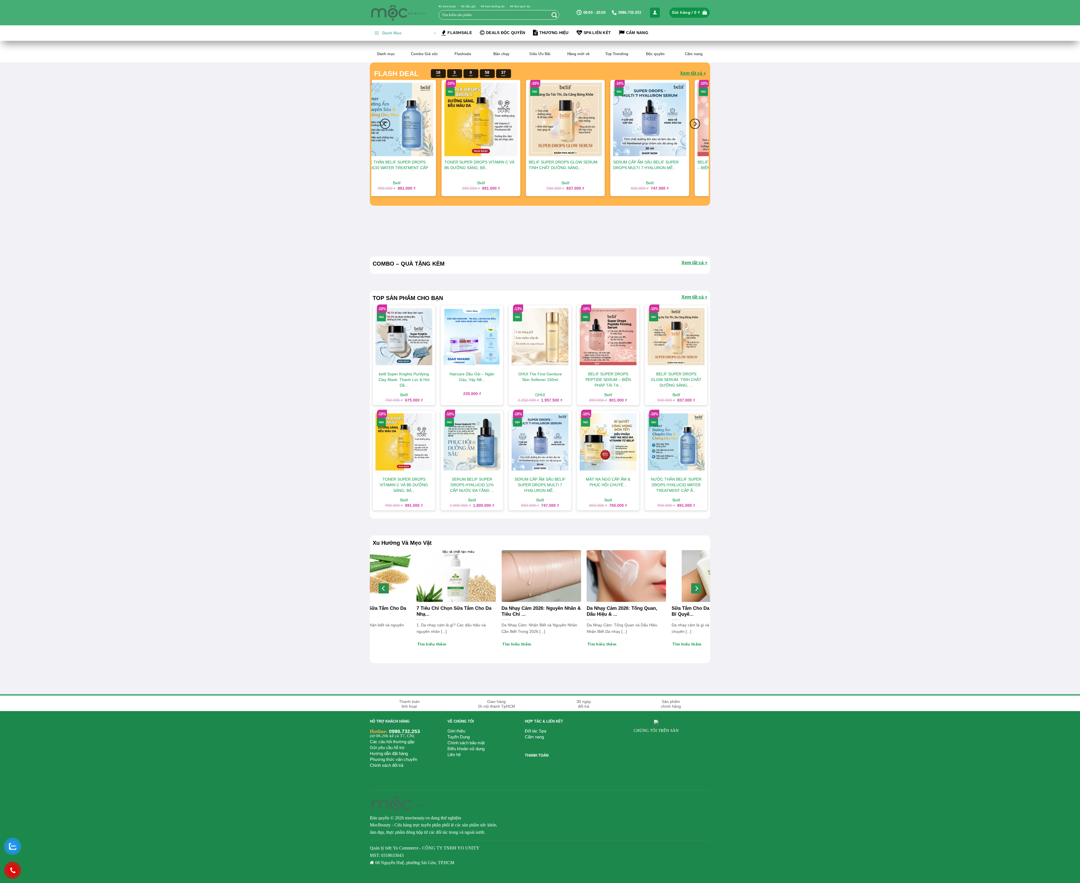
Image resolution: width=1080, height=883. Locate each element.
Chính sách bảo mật (466, 742)
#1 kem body (447, 6)
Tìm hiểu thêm (397, 644)
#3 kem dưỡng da (493, 6)
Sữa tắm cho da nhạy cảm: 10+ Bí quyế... (504, 611)
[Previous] (385, 124)
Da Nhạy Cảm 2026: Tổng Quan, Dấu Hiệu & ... (587, 611)
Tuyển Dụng (458, 736)
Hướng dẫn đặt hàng (389, 753)
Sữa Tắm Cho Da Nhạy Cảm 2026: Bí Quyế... (419, 611)
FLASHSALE (459, 32)
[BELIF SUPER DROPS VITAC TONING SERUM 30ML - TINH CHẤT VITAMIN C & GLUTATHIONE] (504, 119)
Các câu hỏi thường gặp (392, 741)
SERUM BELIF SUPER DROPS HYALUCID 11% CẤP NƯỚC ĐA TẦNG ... (671, 168)
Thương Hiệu (554, 32)
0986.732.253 (404, 731)
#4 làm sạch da (520, 6)
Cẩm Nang (637, 32)
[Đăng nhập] (655, 13)
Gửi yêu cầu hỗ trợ (387, 747)
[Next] (695, 124)
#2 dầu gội (468, 6)
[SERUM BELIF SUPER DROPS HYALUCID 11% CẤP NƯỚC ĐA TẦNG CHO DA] (673, 119)
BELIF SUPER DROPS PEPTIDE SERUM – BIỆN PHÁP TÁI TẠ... (420, 165)
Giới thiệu (456, 731)
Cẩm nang (534, 736)
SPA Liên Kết (597, 32)
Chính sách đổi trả (386, 765)
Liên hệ (454, 754)
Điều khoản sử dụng (466, 748)
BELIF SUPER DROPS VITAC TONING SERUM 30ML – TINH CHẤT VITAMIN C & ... (503, 168)
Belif (589, 183)
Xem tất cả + (693, 73)
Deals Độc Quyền (505, 32)
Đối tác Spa (535, 731)
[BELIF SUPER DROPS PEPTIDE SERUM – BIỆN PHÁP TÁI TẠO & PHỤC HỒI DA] (420, 119)
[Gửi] (554, 15)
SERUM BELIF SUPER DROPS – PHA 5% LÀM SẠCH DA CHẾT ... (586, 165)
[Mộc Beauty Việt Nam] (398, 13)
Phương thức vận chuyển (393, 759)
